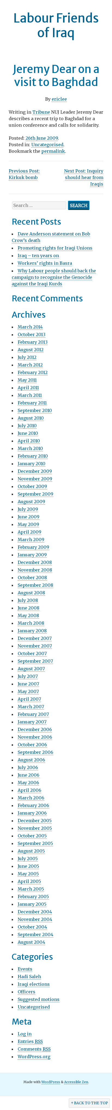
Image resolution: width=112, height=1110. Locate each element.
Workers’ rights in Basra (45, 263)
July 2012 (27, 357)
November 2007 (35, 646)
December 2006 (35, 729)
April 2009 (29, 532)
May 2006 (28, 782)
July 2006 (28, 767)
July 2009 (28, 509)
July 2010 (27, 425)
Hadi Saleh (29, 976)
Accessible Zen (76, 1082)
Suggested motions (39, 999)
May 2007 (28, 691)
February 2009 (33, 547)
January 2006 (32, 813)
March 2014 (30, 327)
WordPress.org (34, 1056)
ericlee (59, 99)
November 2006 (35, 737)
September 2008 (35, 585)
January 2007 (32, 722)
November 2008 (35, 570)
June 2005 (28, 866)
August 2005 (31, 851)
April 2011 (28, 387)
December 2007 (35, 638)
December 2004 (35, 911)
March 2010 (30, 448)
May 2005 (28, 873)
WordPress (50, 1082)
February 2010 (33, 456)
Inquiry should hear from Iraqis (83, 177)
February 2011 (32, 403)
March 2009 (31, 539)
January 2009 (32, 554)
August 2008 (31, 592)
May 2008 (28, 615)
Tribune (41, 112)
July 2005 (28, 858)
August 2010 (31, 418)
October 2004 (32, 927)
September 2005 (35, 843)
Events (25, 969)
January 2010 (31, 463)
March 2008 (31, 623)
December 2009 (35, 471)
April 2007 (29, 699)
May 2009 (28, 524)
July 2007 (28, 676)
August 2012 (30, 349)
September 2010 (35, 410)
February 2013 (33, 342)
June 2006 (28, 775)
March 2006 (31, 797)
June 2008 (28, 608)
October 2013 (31, 334)
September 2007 (35, 661)
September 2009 (35, 494)
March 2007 (31, 706)
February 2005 (33, 896)
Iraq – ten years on (38, 255)
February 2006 (33, 805)
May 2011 (27, 380)
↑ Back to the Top (89, 1103)
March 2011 (30, 395)
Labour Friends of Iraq (56, 25)
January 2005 (32, 904)
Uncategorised (47, 144)
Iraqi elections (34, 984)
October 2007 (32, 653)
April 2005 (29, 881)
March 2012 (30, 365)
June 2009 (28, 516)
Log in (25, 1033)
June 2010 (28, 433)
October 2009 (32, 486)
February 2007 (33, 714)
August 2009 (31, 501)
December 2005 (35, 820)
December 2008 (35, 562)
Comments (34, 1049)
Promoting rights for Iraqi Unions (55, 248)
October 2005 (32, 835)
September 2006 (35, 752)
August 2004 (31, 942)
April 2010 (29, 441)
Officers (26, 991)
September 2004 (35, 934)
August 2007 (31, 668)
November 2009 (35, 478)
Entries (30, 1041)
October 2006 (32, 744)
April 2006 (29, 790)
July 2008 (28, 600)
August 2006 (31, 760)
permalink (53, 151)
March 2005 (31, 889)
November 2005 (35, 828)
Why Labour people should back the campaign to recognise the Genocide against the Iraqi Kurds (54, 277)
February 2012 (33, 372)
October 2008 (32, 577)
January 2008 (32, 630)
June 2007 (28, 684)
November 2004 (35, 919)
